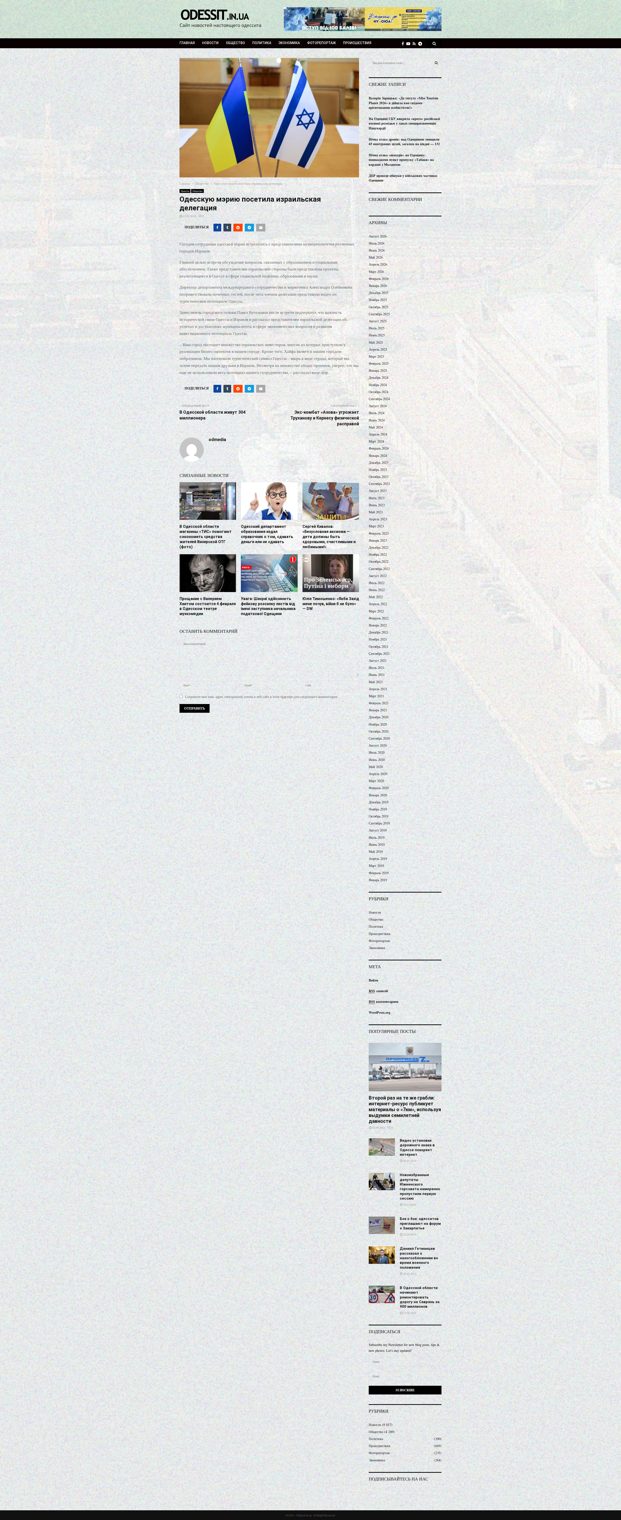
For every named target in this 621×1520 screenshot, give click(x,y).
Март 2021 (376, 696)
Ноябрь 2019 (378, 809)
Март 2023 (376, 526)
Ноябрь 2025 (378, 299)
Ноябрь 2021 (378, 639)
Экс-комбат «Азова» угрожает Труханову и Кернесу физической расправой (324, 418)
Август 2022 (378, 575)
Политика (261, 43)
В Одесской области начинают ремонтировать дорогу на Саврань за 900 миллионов (420, 1297)
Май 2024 (376, 427)
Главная (187, 43)
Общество (235, 43)
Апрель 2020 (378, 773)
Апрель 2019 (378, 858)
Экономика (289, 43)
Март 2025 (376, 356)
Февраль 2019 (379, 873)
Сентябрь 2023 (379, 483)
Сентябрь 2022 (379, 568)
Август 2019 (378, 830)
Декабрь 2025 (378, 292)
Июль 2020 (376, 752)
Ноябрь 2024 (378, 384)
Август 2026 (378, 236)
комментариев (384, 1001)
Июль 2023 (376, 498)
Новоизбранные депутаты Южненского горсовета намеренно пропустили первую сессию (420, 1187)
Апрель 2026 (378, 264)
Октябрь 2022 (378, 561)
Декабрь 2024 (378, 377)
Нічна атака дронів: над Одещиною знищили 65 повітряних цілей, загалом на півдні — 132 (404, 142)
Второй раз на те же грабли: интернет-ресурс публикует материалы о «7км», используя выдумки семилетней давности (405, 1109)
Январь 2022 (378, 625)
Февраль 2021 (379, 703)
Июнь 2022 (377, 589)
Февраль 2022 (379, 618)
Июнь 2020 (377, 759)
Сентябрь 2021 (379, 653)
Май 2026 (376, 257)
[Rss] (415, 43)
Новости (210, 43)
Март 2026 (376, 271)
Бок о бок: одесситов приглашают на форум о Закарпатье (420, 1223)
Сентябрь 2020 (379, 738)
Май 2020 (376, 766)
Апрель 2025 (378, 349)
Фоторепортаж (321, 43)
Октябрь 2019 (378, 816)
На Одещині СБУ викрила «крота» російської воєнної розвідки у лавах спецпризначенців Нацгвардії (404, 123)
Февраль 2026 (379, 278)
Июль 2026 (376, 243)
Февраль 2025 (379, 363)
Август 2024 (378, 406)
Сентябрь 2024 (379, 398)
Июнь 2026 (377, 250)
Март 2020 (376, 780)
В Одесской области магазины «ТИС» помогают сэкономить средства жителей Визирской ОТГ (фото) (206, 536)
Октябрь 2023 (378, 476)
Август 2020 (378, 745)
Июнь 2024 (377, 420)
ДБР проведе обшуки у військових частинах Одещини (403, 178)
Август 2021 (378, 660)
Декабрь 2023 (378, 462)
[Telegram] (421, 43)
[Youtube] (409, 43)
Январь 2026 (378, 285)
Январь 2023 (378, 540)
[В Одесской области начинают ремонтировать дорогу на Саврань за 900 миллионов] (382, 1294)
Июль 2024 (376, 413)
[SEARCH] (436, 63)
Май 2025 (376, 342)
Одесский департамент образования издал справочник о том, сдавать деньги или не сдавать (267, 534)
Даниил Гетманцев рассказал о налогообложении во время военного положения (419, 1257)
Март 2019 (376, 865)
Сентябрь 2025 (379, 314)
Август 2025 (378, 321)
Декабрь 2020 (378, 717)
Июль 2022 (376, 582)
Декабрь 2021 (378, 632)
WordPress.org (379, 1012)
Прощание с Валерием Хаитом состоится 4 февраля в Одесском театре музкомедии (208, 606)
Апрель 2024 (378, 434)
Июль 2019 (376, 837)
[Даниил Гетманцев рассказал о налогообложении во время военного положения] (382, 1255)
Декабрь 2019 (378, 802)
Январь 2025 (378, 370)
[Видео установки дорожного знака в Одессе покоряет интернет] (382, 1147)
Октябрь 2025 (378, 307)
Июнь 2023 (377, 505)
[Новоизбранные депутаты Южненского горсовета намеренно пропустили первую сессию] (382, 1181)
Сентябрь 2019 (379, 823)
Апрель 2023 (378, 519)
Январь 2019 (378, 880)
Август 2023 (378, 490)
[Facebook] (404, 43)
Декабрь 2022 (378, 547)
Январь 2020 (378, 795)
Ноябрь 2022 (378, 554)
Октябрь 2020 (378, 731)
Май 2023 (376, 512)
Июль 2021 (376, 667)
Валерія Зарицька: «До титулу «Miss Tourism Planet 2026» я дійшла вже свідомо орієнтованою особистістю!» (403, 102)
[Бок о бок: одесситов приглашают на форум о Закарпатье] (382, 1225)
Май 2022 (376, 596)
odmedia (217, 439)
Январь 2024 (378, 455)
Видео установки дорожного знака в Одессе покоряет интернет (417, 1147)
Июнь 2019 (377, 844)
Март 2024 (376, 441)
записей (378, 990)
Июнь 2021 (377, 674)
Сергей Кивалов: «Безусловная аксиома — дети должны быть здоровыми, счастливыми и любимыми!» (329, 536)
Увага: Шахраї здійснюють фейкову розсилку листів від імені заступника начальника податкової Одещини (268, 606)
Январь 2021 (378, 710)
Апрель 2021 (378, 689)
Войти (373, 980)
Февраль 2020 (379, 787)
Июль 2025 (376, 328)
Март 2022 (376, 611)
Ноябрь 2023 (378, 469)
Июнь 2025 (377, 335)
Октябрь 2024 (378, 391)
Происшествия (357, 43)
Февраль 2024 (379, 448)
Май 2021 (376, 682)
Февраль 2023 (379, 533)
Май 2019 (376, 851)
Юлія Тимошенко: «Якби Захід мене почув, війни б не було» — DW (330, 603)
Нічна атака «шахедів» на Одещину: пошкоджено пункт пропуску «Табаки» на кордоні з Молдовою (401, 159)
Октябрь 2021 (378, 646)
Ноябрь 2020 (378, 724)
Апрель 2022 (378, 604)
